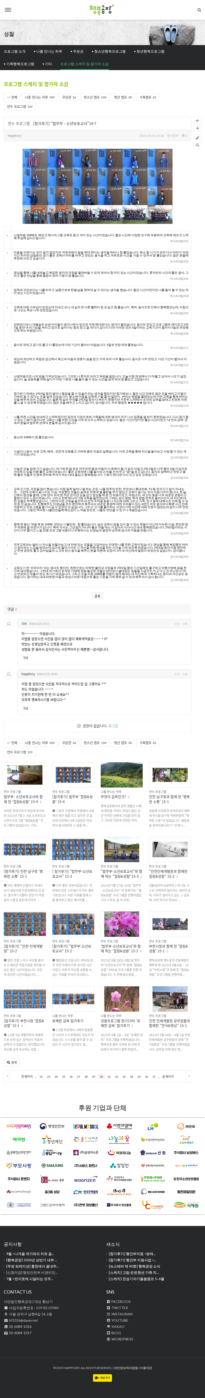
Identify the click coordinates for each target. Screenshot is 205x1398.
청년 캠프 (123, 97)
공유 (97, 595)
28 (86, 1076)
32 (116, 1076)
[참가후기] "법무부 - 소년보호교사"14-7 (64, 123)
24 (56, 1076)
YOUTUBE (119, 1320)
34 (131, 1076)
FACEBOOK (121, 1301)
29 (93, 1076)
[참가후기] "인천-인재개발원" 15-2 (23, 949)
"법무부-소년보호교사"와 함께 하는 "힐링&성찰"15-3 (121, 874)
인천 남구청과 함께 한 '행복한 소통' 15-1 (169, 799)
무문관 (69, 97)
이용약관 (146, 1368)
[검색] (199, 9)
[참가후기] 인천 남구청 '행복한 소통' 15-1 (23, 874)
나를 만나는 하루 (39, 97)
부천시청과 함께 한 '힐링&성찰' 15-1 (168, 949)
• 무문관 (77, 51)
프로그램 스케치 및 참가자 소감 (84, 64)
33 (124, 1076)
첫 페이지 (27, 1076)
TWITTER (119, 1308)
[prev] (6, 1076)
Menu (8, 10)
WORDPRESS (122, 1339)
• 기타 (47, 64)
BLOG (116, 1333)
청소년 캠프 (95, 97)
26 (71, 1076)
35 (139, 1076)
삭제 (184, 624)
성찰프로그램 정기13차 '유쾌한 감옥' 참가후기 (120, 1023)
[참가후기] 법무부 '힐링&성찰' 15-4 (72, 799)
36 (146, 1076)
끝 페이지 (168, 1076)
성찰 (9, 34)
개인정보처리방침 (126, 1368)
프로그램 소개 (15, 51)
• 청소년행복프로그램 (109, 51)
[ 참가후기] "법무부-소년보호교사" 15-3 (72, 874)
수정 (177, 624)
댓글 (25, 658)
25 (63, 1076)
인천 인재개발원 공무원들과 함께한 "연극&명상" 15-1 (169, 1023)
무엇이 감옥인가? (113, 796)
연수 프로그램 (19, 106)
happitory (14, 135)
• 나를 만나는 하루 (48, 51)
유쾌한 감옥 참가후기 (68, 1020)
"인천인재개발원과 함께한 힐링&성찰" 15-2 (168, 874)
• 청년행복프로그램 (149, 51)
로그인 (113, 725)
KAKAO (117, 1326)
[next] (188, 1076)
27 (78, 1076)
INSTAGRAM (121, 1314)
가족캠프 (148, 97)
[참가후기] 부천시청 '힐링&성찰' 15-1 (24, 1023)
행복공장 (102, 10)
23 (48, 1076)
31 (109, 1076)
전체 (13, 97)
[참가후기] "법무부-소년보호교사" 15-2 (71, 949)
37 (154, 1076)
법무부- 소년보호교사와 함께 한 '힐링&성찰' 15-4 (23, 799)
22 (41, 1076)
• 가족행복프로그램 (19, 64)
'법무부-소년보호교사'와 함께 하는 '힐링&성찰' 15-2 (121, 949)
